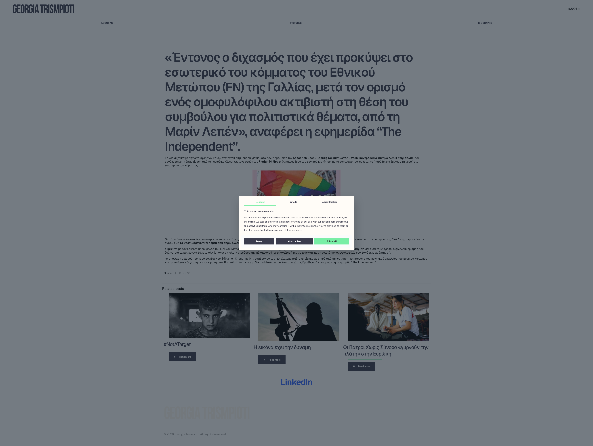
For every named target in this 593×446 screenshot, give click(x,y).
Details (293, 202)
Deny (259, 241)
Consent (260, 202)
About (329, 202)
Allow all (332, 241)
